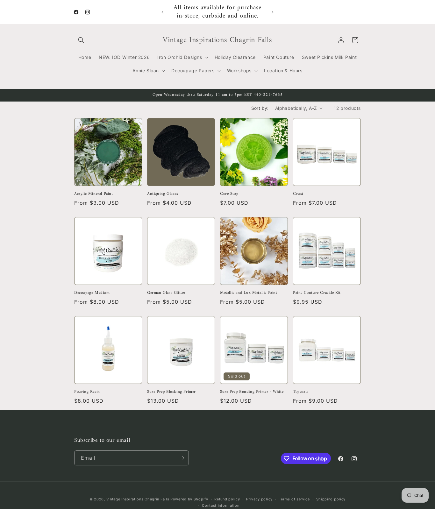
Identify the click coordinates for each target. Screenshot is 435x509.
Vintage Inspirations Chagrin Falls (137, 499)
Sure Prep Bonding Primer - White (251, 392)
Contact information (220, 505)
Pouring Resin (87, 392)
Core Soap (229, 194)
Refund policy (227, 499)
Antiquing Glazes (162, 194)
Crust (298, 194)
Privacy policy (259, 499)
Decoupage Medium (92, 293)
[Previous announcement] (162, 12)
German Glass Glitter (166, 293)
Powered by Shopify (189, 499)
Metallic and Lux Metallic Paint (248, 293)
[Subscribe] (182, 457)
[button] (81, 40)
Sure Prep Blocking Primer (171, 392)
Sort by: (260, 108)
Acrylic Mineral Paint (93, 194)
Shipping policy (331, 499)
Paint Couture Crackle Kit (317, 293)
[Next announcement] (273, 12)
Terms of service (294, 499)
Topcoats (301, 392)
